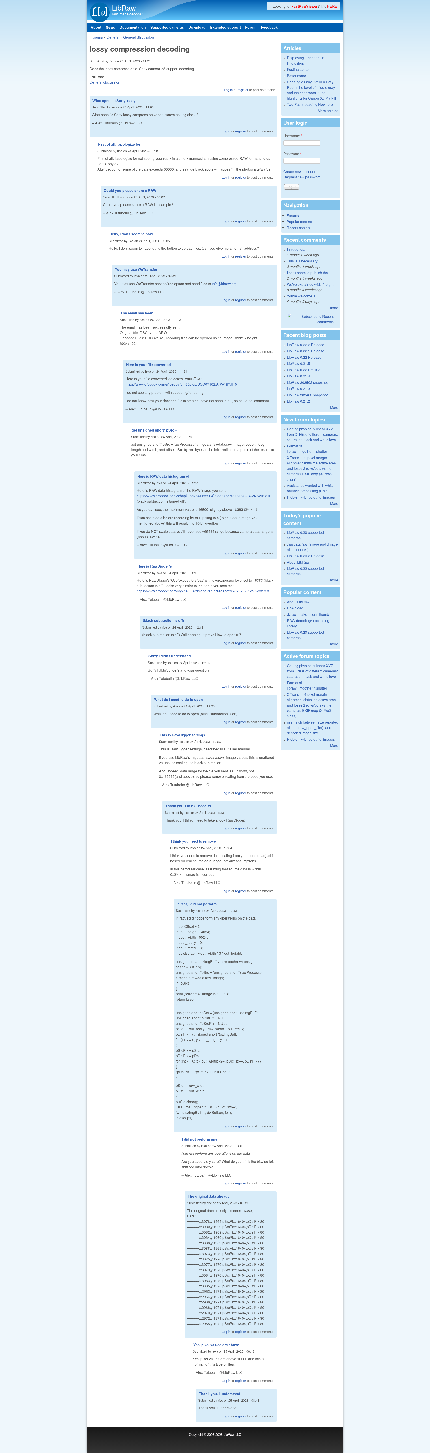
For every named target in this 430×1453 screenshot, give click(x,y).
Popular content (299, 221)
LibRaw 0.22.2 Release (305, 344)
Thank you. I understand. (220, 1393)
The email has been (136, 313)
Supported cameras (167, 27)
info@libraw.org (224, 283)
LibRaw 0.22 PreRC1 (304, 369)
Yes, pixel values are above (216, 1344)
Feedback (269, 27)
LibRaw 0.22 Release (304, 357)
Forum (250, 27)
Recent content (299, 227)
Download (197, 27)
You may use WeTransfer (136, 269)
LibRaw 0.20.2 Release (305, 555)
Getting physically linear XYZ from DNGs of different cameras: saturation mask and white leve (312, 434)
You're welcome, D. (302, 296)
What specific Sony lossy (113, 100)
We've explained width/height (310, 284)
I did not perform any (199, 1139)
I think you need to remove (193, 841)
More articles (328, 110)
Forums (97, 37)
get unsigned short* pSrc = (154, 430)
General (113, 37)
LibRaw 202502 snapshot (307, 382)
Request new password (302, 177)
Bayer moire (296, 75)
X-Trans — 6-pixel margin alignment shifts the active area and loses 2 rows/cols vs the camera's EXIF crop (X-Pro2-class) (311, 468)
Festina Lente (298, 69)
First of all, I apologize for (119, 144)
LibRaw (124, 7)
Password (292, 153)
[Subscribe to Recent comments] (311, 319)
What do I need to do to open (178, 699)
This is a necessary (302, 261)
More (334, 407)
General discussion (138, 37)
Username (292, 135)
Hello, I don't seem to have (131, 233)
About (96, 27)
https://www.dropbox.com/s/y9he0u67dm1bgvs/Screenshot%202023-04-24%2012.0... (204, 591)
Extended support (225, 27)
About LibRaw (298, 562)
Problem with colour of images (311, 497)
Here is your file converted (148, 364)
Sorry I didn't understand (169, 655)
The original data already (209, 1196)
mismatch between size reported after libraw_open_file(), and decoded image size (312, 727)
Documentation (133, 27)
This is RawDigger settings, (183, 734)
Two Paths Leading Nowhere (310, 104)
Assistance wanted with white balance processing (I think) (310, 488)
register (242, 89)
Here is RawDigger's (154, 566)
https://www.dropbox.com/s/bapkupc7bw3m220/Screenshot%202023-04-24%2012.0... (205, 495)
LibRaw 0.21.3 (298, 388)
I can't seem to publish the (307, 272)
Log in (228, 89)
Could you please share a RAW (130, 190)
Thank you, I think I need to (188, 805)
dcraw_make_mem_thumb (308, 614)
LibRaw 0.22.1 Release (305, 350)
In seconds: (296, 249)
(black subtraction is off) (163, 620)
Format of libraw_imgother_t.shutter (307, 448)
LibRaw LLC (232, 1434)
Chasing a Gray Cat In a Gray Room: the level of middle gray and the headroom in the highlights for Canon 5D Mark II (311, 90)
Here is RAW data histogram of (163, 476)
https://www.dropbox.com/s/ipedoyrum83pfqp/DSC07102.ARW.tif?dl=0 (181, 384)
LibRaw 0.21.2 (298, 401)
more (334, 307)
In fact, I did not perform (196, 903)
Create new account (299, 171)
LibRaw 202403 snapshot (307, 394)
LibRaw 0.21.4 (298, 376)
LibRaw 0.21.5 (298, 363)
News (110, 27)
